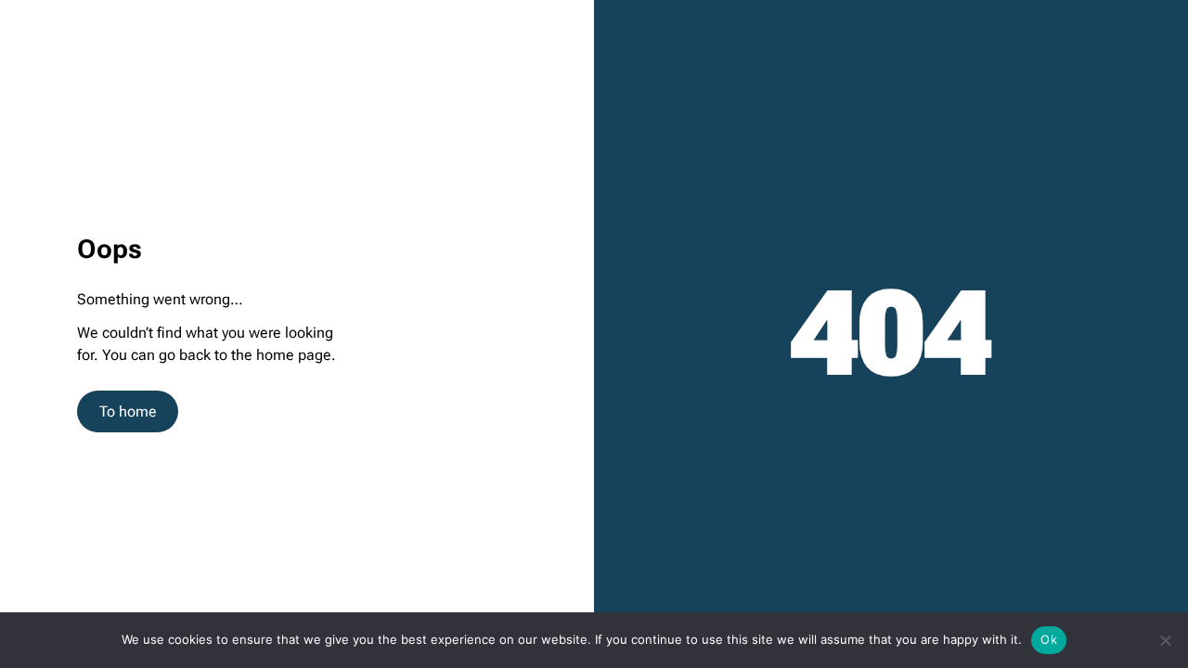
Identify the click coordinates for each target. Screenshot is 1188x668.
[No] (1165, 640)
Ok (1048, 639)
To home (128, 411)
